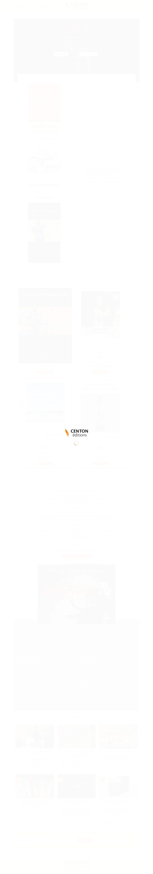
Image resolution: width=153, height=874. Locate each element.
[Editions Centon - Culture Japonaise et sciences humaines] (76, 432)
